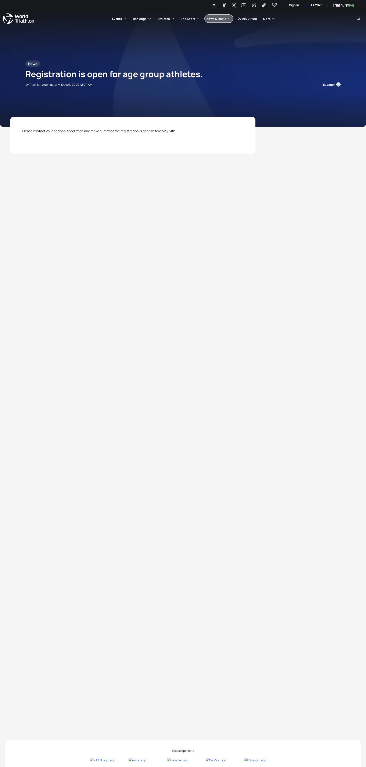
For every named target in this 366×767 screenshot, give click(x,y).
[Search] (358, 19)
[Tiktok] (264, 6)
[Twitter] (234, 6)
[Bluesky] (274, 6)
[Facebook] (224, 6)
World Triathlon (18, 18)
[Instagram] (213, 6)
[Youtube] (243, 5)
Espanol (329, 85)
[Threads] (253, 6)
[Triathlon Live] (343, 5)
